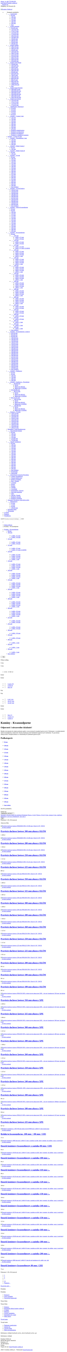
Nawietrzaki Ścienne (15, 431)
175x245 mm (14, 34)
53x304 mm (14, 438)
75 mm (13, 504)
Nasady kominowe (14, 442)
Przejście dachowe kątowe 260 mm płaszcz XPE (22, 1054)
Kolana (13, 486)
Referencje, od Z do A (19, 816)
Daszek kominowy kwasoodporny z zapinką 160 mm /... (25, 1229)
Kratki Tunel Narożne (15, 88)
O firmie (6, 512)
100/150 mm (16, 399)
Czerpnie (13, 482)
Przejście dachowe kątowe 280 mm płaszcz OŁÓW (23, 843)
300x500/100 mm (16, 91)
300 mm (13, 177)
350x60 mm (14, 64)
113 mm (13, 215)
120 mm (13, 117)
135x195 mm (14, 29)
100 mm (13, 17)
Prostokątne (14, 471)
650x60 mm (14, 72)
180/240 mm (14, 350)
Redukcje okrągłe (16, 497)
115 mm (13, 217)
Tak (2, 657)
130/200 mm (16, 405)
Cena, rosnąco (49, 815)
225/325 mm (14, 198)
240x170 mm (14, 53)
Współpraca (7, 515)
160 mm (13, 21)
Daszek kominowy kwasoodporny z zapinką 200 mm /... (25, 1253)
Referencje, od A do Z (7, 813)
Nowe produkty (8, 1296)
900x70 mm (14, 80)
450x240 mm (14, 61)
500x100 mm (14, 70)
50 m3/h (13, 111)
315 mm (13, 179)
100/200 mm (14, 339)
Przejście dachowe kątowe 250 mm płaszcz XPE (22, 1068)
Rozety (13, 484)
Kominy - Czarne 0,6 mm (15, 136)
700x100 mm (14, 77)
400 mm (13, 182)
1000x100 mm (15, 84)
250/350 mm (14, 199)
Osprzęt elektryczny (16, 478)
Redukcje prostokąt (16, 498)
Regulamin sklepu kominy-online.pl (14, 1308)
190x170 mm (14, 47)
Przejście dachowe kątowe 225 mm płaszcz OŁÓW (23, 867)
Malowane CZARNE (21, 388)
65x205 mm (14, 28)
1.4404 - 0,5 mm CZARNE (22, 248)
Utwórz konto (8, 1328)
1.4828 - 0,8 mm (19, 254)
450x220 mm (14, 59)
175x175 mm (14, 31)
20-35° (11, 701)
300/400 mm (14, 201)
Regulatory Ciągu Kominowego (16, 429)
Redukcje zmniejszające (17, 130)
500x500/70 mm (15, 92)
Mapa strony (7, 1316)
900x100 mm (14, 81)
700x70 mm (14, 75)
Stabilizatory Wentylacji (16, 106)
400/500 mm (14, 204)
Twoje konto (4, 1319)
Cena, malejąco (58, 815)
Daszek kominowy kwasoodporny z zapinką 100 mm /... (25, 1158)
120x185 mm (14, 415)
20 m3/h (13, 108)
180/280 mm (14, 195)
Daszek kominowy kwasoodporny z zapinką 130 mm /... (25, 1194)
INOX (16, 385)
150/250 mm (14, 191)
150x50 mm (14, 39)
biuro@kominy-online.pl (9, 3)
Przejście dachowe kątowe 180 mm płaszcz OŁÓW (23, 975)
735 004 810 (8, 1)
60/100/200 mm (15, 390)
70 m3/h (13, 113)
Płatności (6, 1311)
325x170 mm (14, 55)
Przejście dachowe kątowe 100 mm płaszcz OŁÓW (23, 987)
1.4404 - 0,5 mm (19, 237)
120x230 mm (14, 420)
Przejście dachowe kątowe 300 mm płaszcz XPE (22, 1027)
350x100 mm (14, 66)
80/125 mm (15, 391)
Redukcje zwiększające (17, 132)
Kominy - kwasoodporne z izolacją (19, 331)
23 (5, 1281)
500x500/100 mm (16, 94)
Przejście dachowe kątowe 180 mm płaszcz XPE (22, 1108)
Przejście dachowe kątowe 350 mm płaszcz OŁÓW (23, 879)
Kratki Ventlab (13, 45)
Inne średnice (14, 187)
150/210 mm (14, 344)
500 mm (13, 185)
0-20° (10, 699)
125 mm (13, 18)
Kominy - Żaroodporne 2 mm (17, 138)
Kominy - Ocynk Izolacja (16, 188)
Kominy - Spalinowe (15, 371)
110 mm (13, 160)
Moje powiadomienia (10, 1330)
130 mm (13, 119)
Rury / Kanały (15, 481)
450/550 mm (14, 366)
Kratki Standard (13, 26)
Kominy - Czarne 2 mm (16, 116)
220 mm (13, 127)
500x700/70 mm (15, 95)
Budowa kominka (16, 479)
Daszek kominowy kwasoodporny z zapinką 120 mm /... (25, 1182)
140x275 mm (14, 427)
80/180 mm (14, 336)
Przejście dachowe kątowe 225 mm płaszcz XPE (22, 1122)
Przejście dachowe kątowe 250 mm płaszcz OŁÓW (23, 855)
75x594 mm (14, 440)
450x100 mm (14, 69)
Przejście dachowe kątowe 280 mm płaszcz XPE (22, 1041)
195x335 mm (14, 36)
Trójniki (13, 487)
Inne (12, 25)
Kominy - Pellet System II (16, 150)
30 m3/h (13, 110)
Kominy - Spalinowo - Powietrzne (18, 382)
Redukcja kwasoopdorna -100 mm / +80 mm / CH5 (23, 1134)
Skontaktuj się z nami (10, 1315)
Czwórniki (14, 489)
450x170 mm (14, 58)
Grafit (10, 685)
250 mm (13, 128)
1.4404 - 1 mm (19, 322)
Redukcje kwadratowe (17, 133)
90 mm (13, 506)
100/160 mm (14, 338)
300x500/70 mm (15, 89)
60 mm (13, 209)
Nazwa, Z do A (41, 815)
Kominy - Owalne (14, 412)
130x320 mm (14, 426)
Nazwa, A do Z (32, 815)
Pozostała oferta (12, 509)
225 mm (13, 174)
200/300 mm (14, 196)
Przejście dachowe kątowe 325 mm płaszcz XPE (22, 1014)
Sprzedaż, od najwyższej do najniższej (11, 815)
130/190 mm (14, 341)
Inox (10, 687)
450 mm (13, 184)
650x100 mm (14, 73)
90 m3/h (13, 114)
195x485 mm (14, 37)
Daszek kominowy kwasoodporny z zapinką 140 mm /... (25, 1206)
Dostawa (6, 514)
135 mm (13, 223)
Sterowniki (14, 473)
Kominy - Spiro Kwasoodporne (18, 207)
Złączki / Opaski (15, 495)
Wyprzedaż (11, 511)
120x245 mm (14, 421)
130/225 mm (14, 190)
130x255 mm (14, 424)
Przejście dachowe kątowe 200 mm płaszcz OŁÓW (23, 963)
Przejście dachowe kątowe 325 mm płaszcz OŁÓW (23, 891)
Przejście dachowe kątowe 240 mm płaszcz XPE (22, 1081)
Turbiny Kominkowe (17, 476)
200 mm (13, 23)
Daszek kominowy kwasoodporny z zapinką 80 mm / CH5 (26, 1146)
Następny (7, 1283)
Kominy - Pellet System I (16, 146)
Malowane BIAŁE (20, 386)
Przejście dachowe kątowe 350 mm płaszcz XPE (22, 1000)
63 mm (13, 503)
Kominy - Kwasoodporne (16, 232)
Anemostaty (12, 14)
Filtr (2, 818)
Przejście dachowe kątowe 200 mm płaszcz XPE (22, 1095)
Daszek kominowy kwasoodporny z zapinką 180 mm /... (25, 1241)
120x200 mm (14, 416)
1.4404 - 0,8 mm (19, 239)
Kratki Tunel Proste (14, 62)
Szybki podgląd (6, 827)
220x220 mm (14, 51)
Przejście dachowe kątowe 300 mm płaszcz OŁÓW (23, 831)
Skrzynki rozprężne (16, 492)
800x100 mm (14, 78)
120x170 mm (14, 413)
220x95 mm (14, 50)
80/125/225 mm (15, 397)
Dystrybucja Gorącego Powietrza (18, 475)
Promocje (6, 1295)
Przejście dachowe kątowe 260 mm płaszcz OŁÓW (23, 927)
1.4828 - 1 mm (19, 256)
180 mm (13, 124)
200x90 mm (14, 43)
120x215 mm (14, 418)
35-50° (11, 703)
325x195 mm (14, 56)
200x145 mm (14, 48)
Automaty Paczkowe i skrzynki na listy (18, 500)
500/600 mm (14, 368)
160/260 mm (14, 193)
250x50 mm (14, 42)
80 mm (13, 15)
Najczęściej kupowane (10, 1298)
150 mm (13, 20)
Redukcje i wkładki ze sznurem (19, 135)
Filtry (12, 493)
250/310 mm (14, 358)
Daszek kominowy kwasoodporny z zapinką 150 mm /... (25, 1218)
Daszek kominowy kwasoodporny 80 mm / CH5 (22, 1265)
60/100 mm (15, 383)
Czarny (11, 684)
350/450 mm (14, 202)
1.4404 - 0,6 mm (19, 267)
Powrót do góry (6, 1286)
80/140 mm (14, 335)
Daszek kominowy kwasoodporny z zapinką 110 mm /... (25, 1170)
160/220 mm (14, 347)
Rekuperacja (12, 501)
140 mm (13, 166)
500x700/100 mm (16, 97)
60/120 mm (14, 333)
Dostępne (25, 815)
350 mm (13, 180)
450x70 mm (14, 67)
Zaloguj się (7, 1327)
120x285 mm (14, 423)
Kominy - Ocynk (14, 155)
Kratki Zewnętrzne (14, 99)
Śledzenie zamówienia (10, 1325)
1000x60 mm (14, 83)
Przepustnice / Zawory (17, 490)
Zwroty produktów (9, 1313)
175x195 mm (14, 32)
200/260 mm (14, 353)
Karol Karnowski (28, 1350)
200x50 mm (14, 40)
